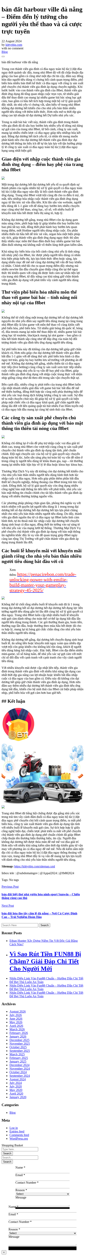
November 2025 (19, 1043)
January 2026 (17, 1036)
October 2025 (18, 1047)
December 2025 (19, 1040)
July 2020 (15, 1086)
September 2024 (19, 1075)
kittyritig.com (14, 44)
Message (20, 1197)
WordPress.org (18, 1138)
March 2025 (17, 1054)
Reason (21, 1190)
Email (20, 1175)
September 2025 (19, 1050)
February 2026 (18, 1033)
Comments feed (19, 1135)
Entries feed (16, 1131)
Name (20, 1167)
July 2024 (15, 1083)
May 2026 (15, 1022)
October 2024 (18, 1072)
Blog (5, 52)
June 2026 (15, 1018)
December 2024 (19, 1065)
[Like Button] (3, 56)
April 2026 (16, 1025)
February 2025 (18, 1058)
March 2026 (17, 1029)
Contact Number (27, 1182)
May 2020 (15, 1090)
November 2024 (19, 1068)
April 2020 (16, 1093)
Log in (13, 1128)
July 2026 (15, 1015)
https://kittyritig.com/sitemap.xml (34, 866)
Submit (43, 1248)
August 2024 (17, 1079)
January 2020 (17, 1097)
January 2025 (17, 1061)
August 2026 (17, 1011)
